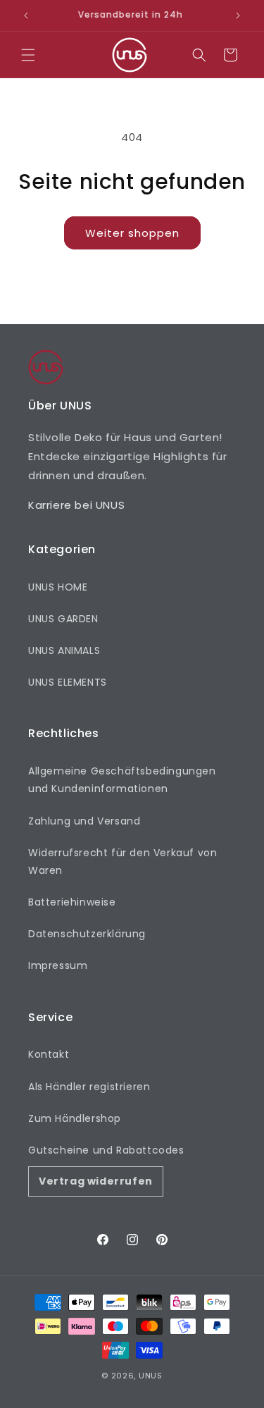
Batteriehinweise (72, 902)
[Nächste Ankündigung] (237, 15)
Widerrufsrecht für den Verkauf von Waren (122, 861)
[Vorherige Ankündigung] (26, 15)
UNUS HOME (57, 587)
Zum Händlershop (74, 1118)
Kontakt (48, 1054)
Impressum (57, 965)
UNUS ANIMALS (64, 650)
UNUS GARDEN (63, 619)
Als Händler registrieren (89, 1087)
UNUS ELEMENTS (67, 682)
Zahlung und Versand (84, 821)
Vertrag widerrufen (96, 1181)
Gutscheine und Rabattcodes (106, 1150)
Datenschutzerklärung (87, 934)
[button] (28, 54)
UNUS (151, 1375)
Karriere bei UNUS (76, 505)
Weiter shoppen (132, 233)
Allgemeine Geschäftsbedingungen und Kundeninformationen (122, 780)
